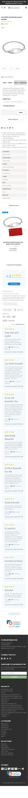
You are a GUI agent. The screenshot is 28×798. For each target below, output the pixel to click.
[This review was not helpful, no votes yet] (21, 352)
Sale (2, 736)
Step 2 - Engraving (20, 82)
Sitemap (4, 716)
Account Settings (7, 755)
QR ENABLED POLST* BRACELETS (11, 696)
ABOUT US (4, 702)
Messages (4, 746)
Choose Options (14, 226)
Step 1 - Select (7, 82)
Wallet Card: (6, 99)
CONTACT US (5, 714)
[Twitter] (7, 128)
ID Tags (3, 731)
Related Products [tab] (14, 205)
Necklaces (5, 725)
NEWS (3, 693)
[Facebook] (2, 658)
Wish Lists (4, 751)
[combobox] (19, 324)
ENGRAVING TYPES (7, 689)
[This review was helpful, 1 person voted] (18, 456)
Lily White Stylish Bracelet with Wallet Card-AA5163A (13, 243)
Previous (1, 230)
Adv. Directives (6, 729)
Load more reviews (14, 613)
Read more (14, 378)
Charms (4, 733)
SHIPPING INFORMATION (9, 703)
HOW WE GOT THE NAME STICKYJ (11, 707)
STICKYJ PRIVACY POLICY (9, 711)
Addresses (5, 747)
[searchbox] (8, 310)
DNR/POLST (4, 727)
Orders (4, 744)
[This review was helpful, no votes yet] (18, 352)
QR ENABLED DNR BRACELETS (10, 694)
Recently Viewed (7, 753)
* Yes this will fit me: (8, 106)
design (8, 316)
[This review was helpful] (18, 578)
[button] (14, 13)
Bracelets (4, 724)
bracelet (5, 320)
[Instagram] (4, 658)
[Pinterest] (12, 128)
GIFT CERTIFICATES (7, 691)
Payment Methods (7, 749)
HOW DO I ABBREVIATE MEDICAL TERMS (13, 712)
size (4, 316)
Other (3, 734)
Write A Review (14, 284)
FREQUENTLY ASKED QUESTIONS (11, 705)
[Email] (2, 128)
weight (13, 316)
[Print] (4, 128)
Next (20, 112)
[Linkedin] (10, 128)
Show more (11, 320)
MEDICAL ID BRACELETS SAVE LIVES (12, 709)
